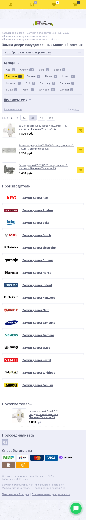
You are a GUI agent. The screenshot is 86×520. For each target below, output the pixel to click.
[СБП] (22, 458)
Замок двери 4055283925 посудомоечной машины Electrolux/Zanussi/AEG (43, 414)
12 (24, 117)
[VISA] (51, 458)
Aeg (10, 69)
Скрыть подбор (13, 109)
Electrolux (13, 76)
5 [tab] (46, 427)
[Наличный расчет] (8, 465)
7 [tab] (58, 427)
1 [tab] (22, 427)
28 (32, 117)
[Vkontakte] (5, 442)
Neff (30, 83)
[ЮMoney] (65, 458)
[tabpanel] (43, 416)
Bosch (59, 69)
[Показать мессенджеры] (76, 508)
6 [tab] (52, 427)
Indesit (68, 76)
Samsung (47, 83)
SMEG (11, 89)
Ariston (26, 69)
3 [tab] (34, 427)
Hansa (50, 76)
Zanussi (66, 89)
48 (41, 117)
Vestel (27, 89)
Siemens (66, 83)
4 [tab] (40, 427)
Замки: (6, 117)
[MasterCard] (37, 458)
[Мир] (8, 458)
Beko (43, 69)
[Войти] (11, 4)
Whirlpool (46, 89)
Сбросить (73, 109)
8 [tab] (64, 427)
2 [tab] (28, 427)
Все (51, 117)
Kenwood (13, 83)
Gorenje (33, 76)
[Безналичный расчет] (22, 465)
